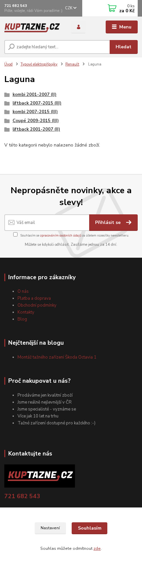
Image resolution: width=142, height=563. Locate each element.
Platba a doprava (34, 298)
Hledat (123, 47)
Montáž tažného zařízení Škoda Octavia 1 (57, 357)
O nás (23, 291)
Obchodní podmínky (37, 305)
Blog (22, 319)
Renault (72, 64)
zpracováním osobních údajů (60, 235)
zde (97, 548)
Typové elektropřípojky (38, 64)
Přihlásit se (108, 222)
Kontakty (26, 312)
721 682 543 (15, 5)
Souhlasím (89, 528)
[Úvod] (32, 27)
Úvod (8, 64)
